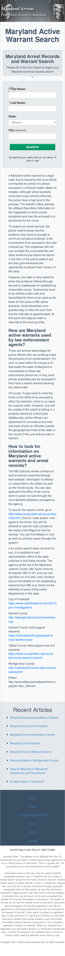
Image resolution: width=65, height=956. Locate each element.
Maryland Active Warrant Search (30, 752)
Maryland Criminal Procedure (29, 726)
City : (17, 130)
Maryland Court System (25, 743)
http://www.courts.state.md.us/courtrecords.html (32, 516)
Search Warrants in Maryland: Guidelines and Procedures (29, 771)
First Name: (17, 89)
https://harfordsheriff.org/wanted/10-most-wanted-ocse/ (31, 637)
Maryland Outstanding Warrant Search (34, 717)
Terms (32, 824)
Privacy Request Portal (32, 815)
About (32, 832)
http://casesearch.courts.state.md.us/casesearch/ (32, 670)
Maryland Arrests (17, 8)
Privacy (32, 806)
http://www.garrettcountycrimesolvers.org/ (32, 619)
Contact (33, 841)
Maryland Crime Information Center (32, 734)
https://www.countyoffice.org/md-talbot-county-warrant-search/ (31, 656)
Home (32, 798)
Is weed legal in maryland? (27, 781)
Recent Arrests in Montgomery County (34, 760)
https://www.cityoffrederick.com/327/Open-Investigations (32, 605)
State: (12, 116)
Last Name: (17, 103)
